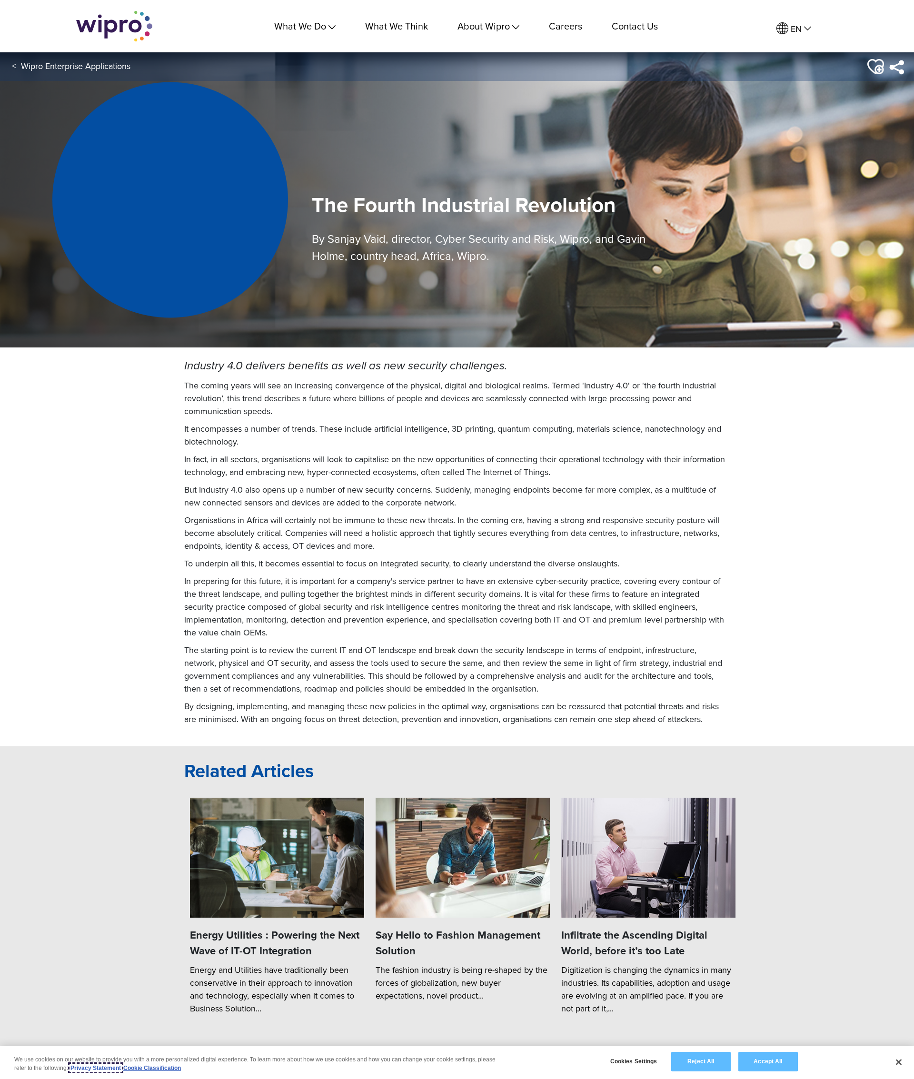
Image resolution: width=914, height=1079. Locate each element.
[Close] (898, 1061)
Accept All (768, 1061)
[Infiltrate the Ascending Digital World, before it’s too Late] (648, 858)
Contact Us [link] (635, 26)
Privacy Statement (95, 1068)
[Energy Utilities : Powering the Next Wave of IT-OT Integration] (277, 858)
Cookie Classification (152, 1068)
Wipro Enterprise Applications (75, 66)
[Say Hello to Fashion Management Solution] (463, 858)
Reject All (700, 1061)
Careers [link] (565, 26)
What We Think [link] (396, 26)
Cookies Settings (633, 1061)
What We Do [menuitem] (300, 26)
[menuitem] (794, 29)
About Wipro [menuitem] (483, 26)
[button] (874, 67)
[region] (457, 1062)
